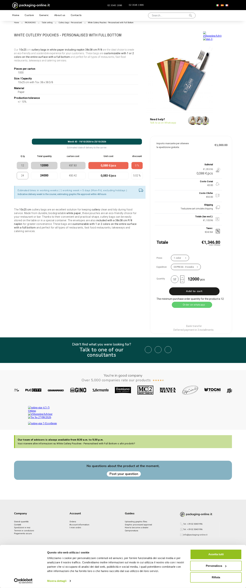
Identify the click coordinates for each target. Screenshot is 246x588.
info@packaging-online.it (195, 535)
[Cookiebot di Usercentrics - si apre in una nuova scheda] (23, 581)
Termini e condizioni (24, 530)
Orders (73, 521)
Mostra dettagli (56, 580)
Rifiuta (216, 577)
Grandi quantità (21, 521)
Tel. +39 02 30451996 (192, 524)
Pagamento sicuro (23, 533)
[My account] (215, 15)
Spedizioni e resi (22, 527)
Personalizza (214, 565)
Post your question (123, 474)
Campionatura (131, 530)
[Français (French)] (226, 5)
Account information (79, 525)
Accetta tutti (216, 554)
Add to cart (194, 291)
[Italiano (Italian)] (217, 5)
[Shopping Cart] (226, 15)
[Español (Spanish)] (222, 5)
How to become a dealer (136, 527)
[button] (141, 15)
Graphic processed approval (138, 525)
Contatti (17, 525)
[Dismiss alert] (141, 191)
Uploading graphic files (136, 521)
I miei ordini (75, 527)
